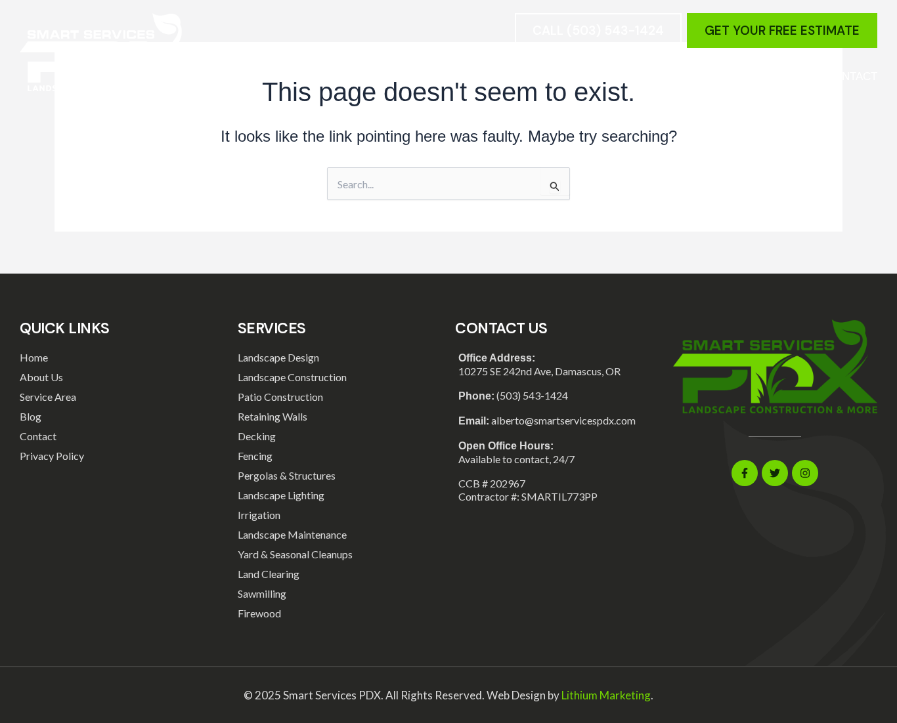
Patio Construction (280, 396)
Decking (257, 436)
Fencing (255, 455)
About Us (778, 76)
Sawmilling (262, 593)
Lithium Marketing (606, 695)
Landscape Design (278, 357)
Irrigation (259, 514)
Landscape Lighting (281, 495)
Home (471, 76)
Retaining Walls (272, 416)
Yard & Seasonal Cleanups (295, 554)
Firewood (259, 613)
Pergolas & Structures (287, 475)
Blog (715, 76)
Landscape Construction (292, 377)
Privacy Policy (52, 455)
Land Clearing (268, 574)
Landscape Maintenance (292, 534)
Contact (851, 76)
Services (535, 76)
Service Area (640, 76)
